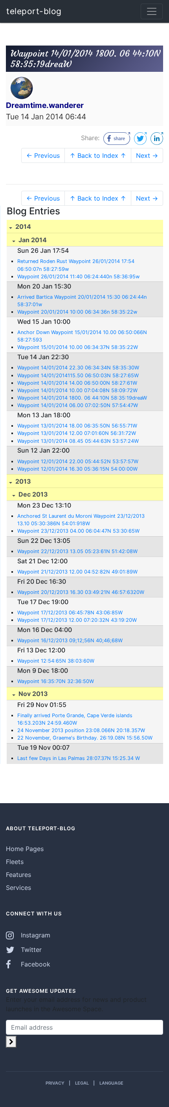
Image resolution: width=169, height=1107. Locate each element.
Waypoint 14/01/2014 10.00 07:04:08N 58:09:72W (77, 390)
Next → (147, 155)
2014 (22, 226)
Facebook (34, 964)
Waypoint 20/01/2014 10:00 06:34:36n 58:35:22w (77, 312)
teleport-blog (34, 11)
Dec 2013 (32, 494)
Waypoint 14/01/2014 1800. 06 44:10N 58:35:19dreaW (82, 398)
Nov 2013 (32, 694)
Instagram (34, 935)
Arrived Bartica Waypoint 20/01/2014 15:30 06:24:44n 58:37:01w (82, 300)
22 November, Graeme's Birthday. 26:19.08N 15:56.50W (84, 738)
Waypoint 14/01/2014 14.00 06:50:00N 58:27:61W (77, 383)
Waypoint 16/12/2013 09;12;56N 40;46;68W (70, 640)
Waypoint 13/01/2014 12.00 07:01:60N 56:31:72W (76, 433)
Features (18, 875)
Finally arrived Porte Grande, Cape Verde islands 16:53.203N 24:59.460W (74, 719)
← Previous (43, 155)
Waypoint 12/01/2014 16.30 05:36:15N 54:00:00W (77, 469)
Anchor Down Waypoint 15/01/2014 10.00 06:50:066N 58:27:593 (82, 336)
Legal (82, 1083)
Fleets (15, 862)
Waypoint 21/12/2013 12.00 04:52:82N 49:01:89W (77, 572)
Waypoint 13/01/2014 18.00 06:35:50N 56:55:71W (77, 426)
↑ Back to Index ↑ (98, 155)
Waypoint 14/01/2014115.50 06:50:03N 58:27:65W (78, 375)
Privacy (55, 1083)
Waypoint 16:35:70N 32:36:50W (55, 681)
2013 (22, 481)
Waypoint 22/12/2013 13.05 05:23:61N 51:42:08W (77, 551)
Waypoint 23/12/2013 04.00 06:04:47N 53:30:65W (78, 531)
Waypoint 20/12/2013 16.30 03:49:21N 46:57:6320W (80, 592)
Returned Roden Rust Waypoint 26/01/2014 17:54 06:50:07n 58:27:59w (75, 265)
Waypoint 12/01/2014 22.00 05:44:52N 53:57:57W (77, 461)
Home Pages (25, 849)
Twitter (30, 950)
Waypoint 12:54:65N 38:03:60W (55, 661)
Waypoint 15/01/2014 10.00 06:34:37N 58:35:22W (77, 347)
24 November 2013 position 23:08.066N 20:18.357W (81, 730)
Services (18, 887)
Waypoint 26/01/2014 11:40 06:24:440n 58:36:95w (78, 276)
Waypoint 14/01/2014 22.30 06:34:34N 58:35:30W (78, 368)
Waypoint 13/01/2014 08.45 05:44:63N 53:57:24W (78, 441)
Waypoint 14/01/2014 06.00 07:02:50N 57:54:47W (77, 405)
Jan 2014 (32, 240)
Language (111, 1083)
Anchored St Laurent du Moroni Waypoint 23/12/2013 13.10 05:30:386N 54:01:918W (81, 519)
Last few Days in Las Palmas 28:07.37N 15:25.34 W (78, 758)
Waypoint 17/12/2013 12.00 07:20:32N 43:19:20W (77, 620)
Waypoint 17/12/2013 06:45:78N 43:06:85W (70, 613)
